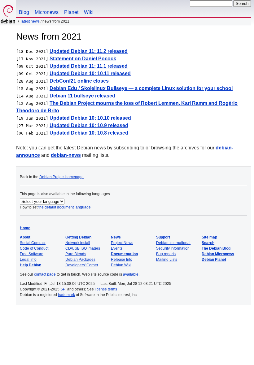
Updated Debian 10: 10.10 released (90, 118)
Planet (71, 12)
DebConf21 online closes (79, 81)
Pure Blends (75, 254)
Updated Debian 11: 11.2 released (89, 51)
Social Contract (33, 243)
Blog (24, 12)
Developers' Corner (81, 265)
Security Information (173, 248)
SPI (63, 289)
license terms (106, 289)
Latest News (30, 21)
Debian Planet (214, 259)
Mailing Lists (166, 259)
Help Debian (30, 265)
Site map (209, 237)
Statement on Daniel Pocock (83, 58)
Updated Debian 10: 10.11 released (90, 73)
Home (25, 228)
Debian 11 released (82, 95)
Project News (122, 243)
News (116, 237)
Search (208, 243)
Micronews (47, 12)
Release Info (121, 259)
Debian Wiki (121, 265)
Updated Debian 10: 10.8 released (89, 132)
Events (116, 248)
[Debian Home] (8, 12)
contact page (45, 274)
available (130, 274)
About (25, 237)
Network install (77, 243)
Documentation (124, 254)
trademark (66, 295)
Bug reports (166, 254)
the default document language (64, 207)
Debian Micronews (218, 254)
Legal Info (28, 259)
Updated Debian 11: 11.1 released (89, 66)
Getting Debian (78, 237)
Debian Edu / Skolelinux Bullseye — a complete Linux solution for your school (141, 88)
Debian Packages (80, 259)
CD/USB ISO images (82, 248)
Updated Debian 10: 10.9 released (89, 125)
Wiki (89, 12)
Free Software (31, 254)
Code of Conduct (34, 248)
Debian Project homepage (61, 177)
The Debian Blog (216, 248)
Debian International (173, 243)
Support (163, 237)
